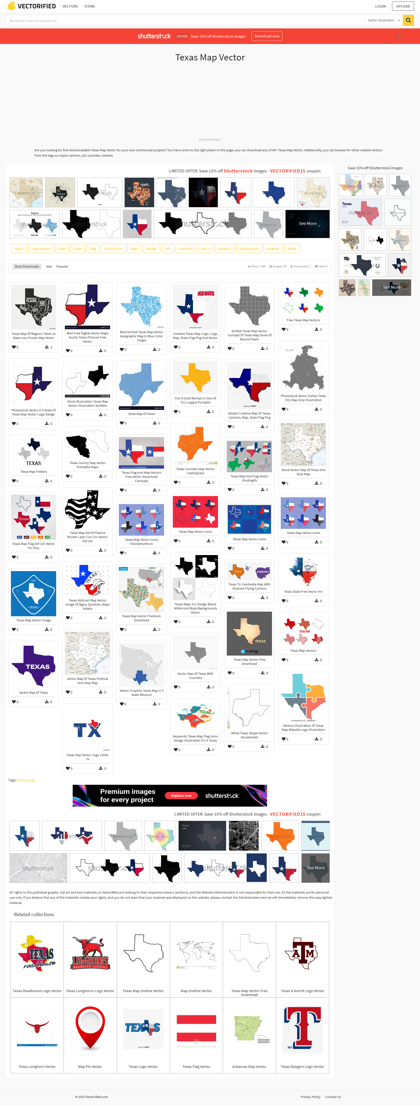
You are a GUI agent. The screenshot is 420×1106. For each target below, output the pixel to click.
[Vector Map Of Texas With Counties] (195, 653)
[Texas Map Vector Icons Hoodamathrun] (141, 520)
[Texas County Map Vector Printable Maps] (87, 444)
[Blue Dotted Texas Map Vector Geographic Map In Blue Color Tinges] (141, 306)
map (61, 248)
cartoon (224, 248)
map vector (41, 248)
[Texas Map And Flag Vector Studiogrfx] (249, 456)
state (78, 248)
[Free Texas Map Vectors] (303, 300)
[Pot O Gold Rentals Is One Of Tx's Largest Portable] (195, 377)
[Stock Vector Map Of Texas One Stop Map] (303, 444)
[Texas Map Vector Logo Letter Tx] (87, 728)
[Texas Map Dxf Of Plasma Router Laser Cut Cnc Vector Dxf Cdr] (87, 509)
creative (272, 248)
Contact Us (333, 1097)
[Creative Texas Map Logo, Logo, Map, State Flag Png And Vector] (195, 307)
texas (19, 248)
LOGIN (380, 6)
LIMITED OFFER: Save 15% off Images (218, 171)
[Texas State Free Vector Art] (303, 572)
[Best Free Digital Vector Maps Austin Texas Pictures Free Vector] (87, 307)
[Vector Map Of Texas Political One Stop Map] (87, 653)
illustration (113, 248)
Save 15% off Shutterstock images (375, 167)
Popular (62, 266)
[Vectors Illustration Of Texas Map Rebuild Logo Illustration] (303, 698)
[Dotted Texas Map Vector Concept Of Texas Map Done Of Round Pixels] (249, 306)
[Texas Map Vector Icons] (195, 512)
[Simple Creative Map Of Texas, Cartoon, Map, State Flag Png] (249, 385)
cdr (168, 248)
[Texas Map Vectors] (303, 631)
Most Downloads (27, 266)
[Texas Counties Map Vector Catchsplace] (195, 445)
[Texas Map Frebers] (33, 453)
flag (93, 248)
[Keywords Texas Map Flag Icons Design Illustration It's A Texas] (195, 716)
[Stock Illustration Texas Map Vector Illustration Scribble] (87, 380)
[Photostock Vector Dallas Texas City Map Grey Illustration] (303, 367)
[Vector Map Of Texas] (33, 666)
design (151, 248)
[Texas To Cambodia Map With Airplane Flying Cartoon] (249, 571)
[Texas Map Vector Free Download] (249, 634)
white (292, 248)
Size (49, 266)
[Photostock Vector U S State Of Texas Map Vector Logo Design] (33, 383)
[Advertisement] (210, 103)
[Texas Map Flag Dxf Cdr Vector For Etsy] (33, 517)
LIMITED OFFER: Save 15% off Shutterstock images (221, 814)
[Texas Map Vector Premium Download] (141, 589)
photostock (248, 248)
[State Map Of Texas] (141, 386)
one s (205, 248)
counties (186, 248)
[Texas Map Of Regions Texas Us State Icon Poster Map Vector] (33, 307)
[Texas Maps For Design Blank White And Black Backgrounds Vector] (195, 577)
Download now (267, 36)
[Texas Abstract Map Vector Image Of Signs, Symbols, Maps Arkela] (87, 580)
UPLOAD (403, 6)
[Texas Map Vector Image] (33, 593)
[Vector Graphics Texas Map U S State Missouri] (141, 665)
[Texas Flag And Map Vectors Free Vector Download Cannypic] (141, 453)
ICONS (90, 6)
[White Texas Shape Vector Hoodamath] (249, 708)
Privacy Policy (311, 1097)
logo (134, 248)
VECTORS (70, 6)
